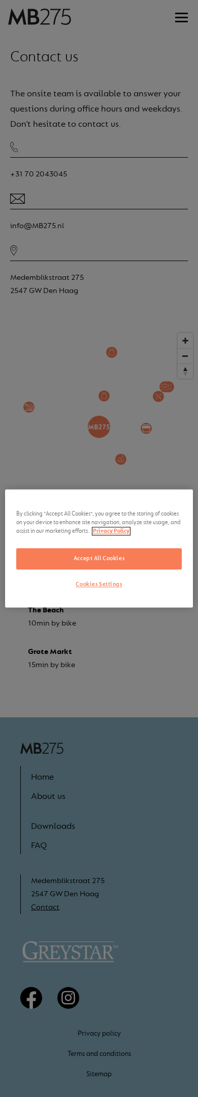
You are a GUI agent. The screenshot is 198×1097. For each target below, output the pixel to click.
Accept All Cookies (99, 559)
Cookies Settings (99, 584)
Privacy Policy (111, 531)
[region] (99, 548)
